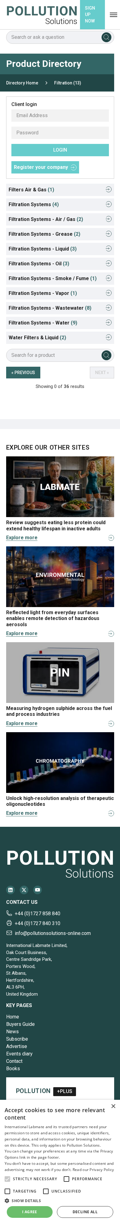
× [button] (113, 1106)
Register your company (41, 167)
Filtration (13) (67, 82)
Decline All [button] (85, 1211)
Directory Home (22, 82)
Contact (14, 1061)
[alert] (60, 1162)
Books (13, 1068)
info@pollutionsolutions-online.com (53, 933)
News (12, 1031)
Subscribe (17, 1039)
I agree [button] (29, 1211)
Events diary (19, 1054)
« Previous (23, 372)
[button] (7, 1179)
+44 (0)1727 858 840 (37, 913)
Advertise (16, 1046)
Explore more (22, 538)
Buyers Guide (20, 1024)
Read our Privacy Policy (93, 1169)
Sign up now (90, 14)
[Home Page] (42, 14)
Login (60, 150)
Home (12, 1017)
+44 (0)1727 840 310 (37, 923)
